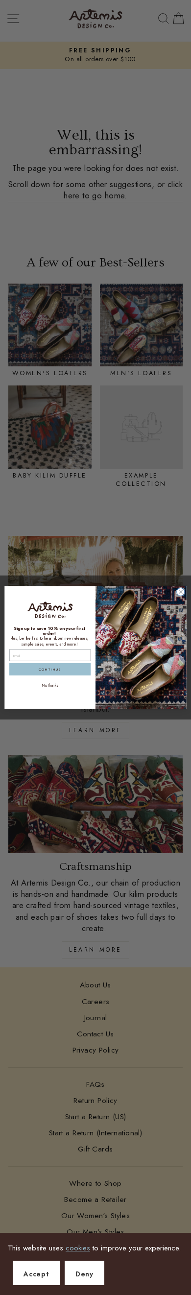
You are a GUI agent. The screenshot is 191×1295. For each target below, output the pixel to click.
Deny (84, 1274)
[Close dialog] (181, 592)
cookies (78, 1248)
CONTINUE (50, 669)
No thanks (50, 686)
